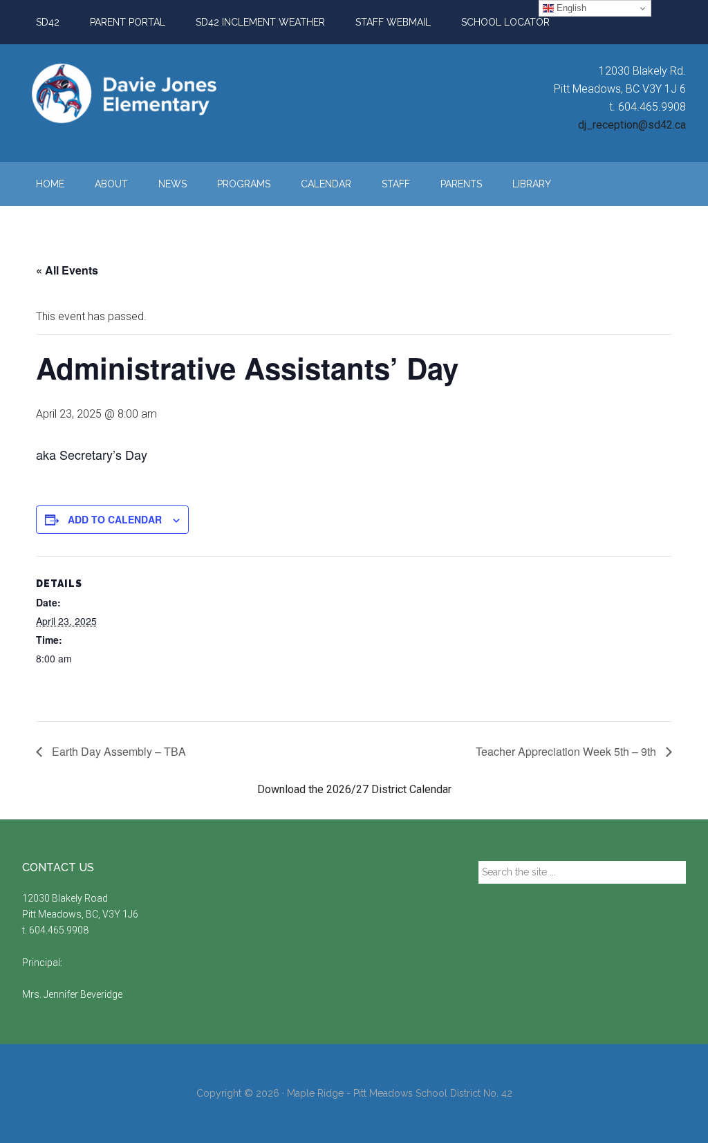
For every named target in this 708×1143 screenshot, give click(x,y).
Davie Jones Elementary (153, 93)
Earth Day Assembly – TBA (117, 751)
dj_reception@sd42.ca (632, 124)
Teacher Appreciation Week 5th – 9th (567, 751)
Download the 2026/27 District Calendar (354, 789)
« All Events (67, 270)
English (570, 8)
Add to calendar (115, 519)
